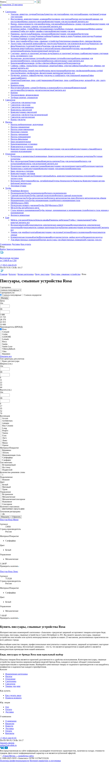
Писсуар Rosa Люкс (9, 571)
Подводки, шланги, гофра (22, 75)
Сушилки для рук (94, 240)
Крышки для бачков (89, 14)
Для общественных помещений (25, 240)
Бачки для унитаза (72, 14)
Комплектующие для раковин (64, 34)
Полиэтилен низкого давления (24, 205)
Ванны (63, 24)
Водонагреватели (18, 225)
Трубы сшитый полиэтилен (42, 195)
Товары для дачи (18, 232)
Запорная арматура (19, 48)
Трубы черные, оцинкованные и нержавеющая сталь (63, 210)
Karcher (35, 237)
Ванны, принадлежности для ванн (26, 24)
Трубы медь (20, 208)
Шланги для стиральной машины (73, 75)
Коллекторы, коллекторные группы (27, 58)
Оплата (8, 709)
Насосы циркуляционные (22, 129)
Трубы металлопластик (36, 198)
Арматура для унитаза (54, 14)
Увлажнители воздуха (92, 237)
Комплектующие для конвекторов (54, 168)
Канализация (16, 63)
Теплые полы (17, 176)
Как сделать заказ (13, 695)
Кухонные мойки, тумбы (22, 29)
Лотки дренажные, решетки (44, 66)
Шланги (23, 78)
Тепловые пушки (18, 186)
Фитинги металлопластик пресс (61, 198)
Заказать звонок (7, 743)
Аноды (58, 227)
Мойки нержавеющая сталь (45, 29)
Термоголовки (34, 161)
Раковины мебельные (59, 220)
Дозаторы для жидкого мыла (55, 46)
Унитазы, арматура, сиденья (23, 14)
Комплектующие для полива (49, 232)
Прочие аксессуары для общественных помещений (62, 240)
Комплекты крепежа (50, 161)
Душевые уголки (26, 38)
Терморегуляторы (42, 176)
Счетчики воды (45, 53)
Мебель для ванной (19, 220)
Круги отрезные (64, 88)
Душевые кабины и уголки (23, 36)
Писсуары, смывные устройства (43, 41)
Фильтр (4, 298)
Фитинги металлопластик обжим (91, 198)
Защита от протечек (61, 53)
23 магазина (17, 4)
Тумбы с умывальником (79, 220)
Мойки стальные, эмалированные (73, 29)
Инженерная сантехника (16, 674)
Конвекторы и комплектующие (25, 168)
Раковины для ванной (41, 34)
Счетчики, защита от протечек (24, 53)
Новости (9, 726)
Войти (3, 249)
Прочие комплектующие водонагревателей (80, 227)
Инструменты (17, 88)
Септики (66, 232)
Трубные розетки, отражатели (24, 97)
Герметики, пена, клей (63, 80)
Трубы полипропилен (34, 193)
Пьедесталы (83, 34)
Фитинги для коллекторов (34, 61)
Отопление (10, 679)
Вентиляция (44, 237)
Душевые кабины (43, 36)
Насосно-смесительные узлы (59, 61)
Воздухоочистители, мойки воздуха (66, 237)
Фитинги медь (32, 208)
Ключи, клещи (29, 88)
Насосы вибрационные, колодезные (27, 124)
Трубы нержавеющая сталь (41, 200)
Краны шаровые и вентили (40, 48)
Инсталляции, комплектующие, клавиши (29, 19)
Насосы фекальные (19, 139)
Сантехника (10, 681)
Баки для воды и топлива (22, 171)
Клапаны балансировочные (34, 51)
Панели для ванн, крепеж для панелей (32, 26)
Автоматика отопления (82, 176)
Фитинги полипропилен (55, 193)
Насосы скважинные (20, 127)
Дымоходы (77, 181)
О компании (5, 244)
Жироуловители (58, 63)
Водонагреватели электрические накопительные (48, 225)
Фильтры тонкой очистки (30, 70)
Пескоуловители (73, 63)
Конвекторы (75, 168)
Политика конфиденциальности (14, 760)
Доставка (16, 244)
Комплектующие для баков (23, 173)
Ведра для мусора (49, 43)
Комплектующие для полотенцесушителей (64, 166)
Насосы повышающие (21, 137)
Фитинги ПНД (56, 205)
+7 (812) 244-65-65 (8, 265)
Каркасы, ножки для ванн (78, 24)
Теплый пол (28, 176)
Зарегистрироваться (15, 249)
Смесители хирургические (23, 117)
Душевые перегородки (83, 36)
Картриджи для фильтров (76, 70)
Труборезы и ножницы (46, 88)
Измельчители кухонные (22, 146)
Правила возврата (13, 698)
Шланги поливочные (80, 232)
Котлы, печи (39, 181)
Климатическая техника (21, 237)
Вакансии (9, 723)
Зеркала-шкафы (42, 220)
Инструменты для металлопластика (37, 90)
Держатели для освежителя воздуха (73, 43)
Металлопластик (18, 198)
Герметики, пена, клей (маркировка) (36, 80)
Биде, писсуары (18, 41)
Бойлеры (49, 181)
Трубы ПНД (43, 205)
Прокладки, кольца (82, 80)
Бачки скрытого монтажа (33, 21)
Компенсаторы (17, 85)
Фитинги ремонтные (20, 215)
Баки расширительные (21, 141)
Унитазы (40, 14)
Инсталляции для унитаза (59, 19)
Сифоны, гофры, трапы (21, 66)
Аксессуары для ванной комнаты (26, 43)
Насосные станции (19, 132)
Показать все (6, 356)
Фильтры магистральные (53, 70)
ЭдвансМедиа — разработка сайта (18, 756)
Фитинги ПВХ (22, 203)
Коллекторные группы (53, 58)
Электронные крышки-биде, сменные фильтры (79, 41)
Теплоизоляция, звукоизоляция (25, 95)
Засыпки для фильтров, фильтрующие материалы (40, 73)
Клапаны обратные (61, 48)
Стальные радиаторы (83, 156)
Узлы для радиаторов (69, 161)
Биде (27, 41)
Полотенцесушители (93, 166)
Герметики (15, 80)
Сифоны (75, 66)
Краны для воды (18, 119)
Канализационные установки (24, 144)
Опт (7, 707)
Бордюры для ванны (51, 24)
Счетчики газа (76, 53)
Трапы (81, 66)
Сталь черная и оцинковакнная (25, 210)
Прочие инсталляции (81, 19)
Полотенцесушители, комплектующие (28, 166)
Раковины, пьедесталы (21, 34)
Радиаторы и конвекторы (22, 156)
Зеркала (31, 220)
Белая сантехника (26, 274)
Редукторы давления (79, 48)
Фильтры (15, 70)
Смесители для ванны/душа (23, 102)
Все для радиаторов (19, 161)
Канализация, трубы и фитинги (36, 63)
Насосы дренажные (19, 134)
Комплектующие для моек (63, 31)
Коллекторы (69, 58)
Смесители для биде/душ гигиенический (29, 115)
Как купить (26, 244)
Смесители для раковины (22, 107)
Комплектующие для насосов (58, 149)
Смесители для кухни (20, 105)
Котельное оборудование (22, 181)
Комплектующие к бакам (83, 149)
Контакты (9, 733)
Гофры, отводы (64, 66)
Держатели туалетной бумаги (28, 46)
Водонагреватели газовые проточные (38, 227)
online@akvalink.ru (8, 745)
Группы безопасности (62, 181)
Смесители (10, 684)
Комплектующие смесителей (24, 112)
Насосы (8, 676)
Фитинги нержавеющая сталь (66, 200)
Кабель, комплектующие (61, 176)
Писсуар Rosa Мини (9, 519)
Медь (13, 208)
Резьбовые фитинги (20, 191)
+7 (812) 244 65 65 (8, 738)
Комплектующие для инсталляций (60, 21)
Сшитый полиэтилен (20, 195)
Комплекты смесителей (21, 110)
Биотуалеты (31, 232)
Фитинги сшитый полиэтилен (68, 195)
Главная (3, 274)
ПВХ (13, 203)
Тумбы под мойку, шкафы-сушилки (35, 31)
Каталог (12, 274)
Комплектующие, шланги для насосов (28, 149)
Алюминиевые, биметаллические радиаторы (53, 156)
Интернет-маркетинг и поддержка (45, 760)
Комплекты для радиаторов (33, 163)
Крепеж (14, 92)
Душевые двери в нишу (62, 36)
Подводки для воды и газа (46, 75)
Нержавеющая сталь (20, 200)
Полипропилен (17, 193)
